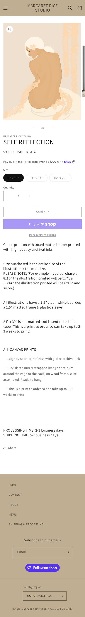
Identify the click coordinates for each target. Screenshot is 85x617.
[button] (5, 8)
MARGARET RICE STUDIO (35, 609)
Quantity (8, 187)
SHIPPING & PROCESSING (26, 524)
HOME (13, 485)
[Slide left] (33, 128)
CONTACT (15, 495)
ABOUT (13, 505)
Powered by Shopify (61, 609)
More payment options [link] (42, 234)
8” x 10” (16, 179)
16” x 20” (62, 179)
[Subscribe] (67, 552)
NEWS (13, 514)
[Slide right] (52, 128)
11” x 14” (39, 179)
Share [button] (12, 448)
